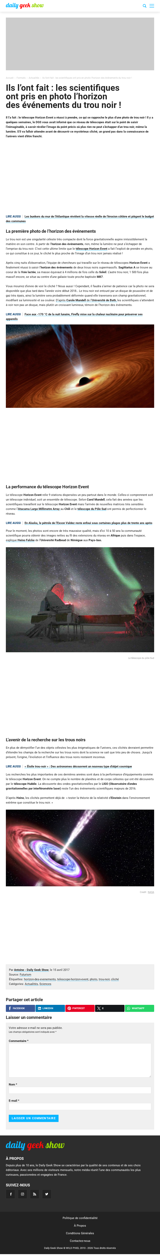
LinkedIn (48, 1008)
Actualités (31, 984)
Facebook (19, 1008)
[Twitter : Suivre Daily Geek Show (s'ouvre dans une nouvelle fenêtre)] (46, 1194)
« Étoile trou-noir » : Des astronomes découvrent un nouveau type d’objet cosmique (78, 766)
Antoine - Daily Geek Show (31, 970)
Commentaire (18, 1041)
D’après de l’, (86, 300)
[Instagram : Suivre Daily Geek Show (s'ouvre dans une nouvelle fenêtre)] (22, 1194)
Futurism (25, 974)
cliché (115, 979)
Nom (13, 1084)
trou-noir (104, 979)
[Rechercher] (144, 6)
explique (20, 540)
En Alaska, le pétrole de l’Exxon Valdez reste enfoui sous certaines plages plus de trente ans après (88, 523)
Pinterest (78, 1008)
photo (93, 979)
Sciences (45, 984)
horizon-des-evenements (40, 979)
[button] (151, 6)
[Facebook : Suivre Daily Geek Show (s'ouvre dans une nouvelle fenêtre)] (10, 1194)
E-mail (14, 1100)
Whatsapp (138, 1008)
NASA (151, 892)
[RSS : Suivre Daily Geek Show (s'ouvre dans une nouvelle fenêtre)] (34, 1194)
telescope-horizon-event (72, 979)
